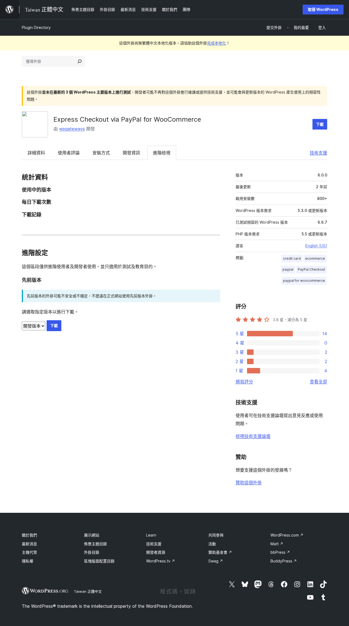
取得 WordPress (323, 9)
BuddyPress (283, 561)
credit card (292, 258)
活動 (212, 543)
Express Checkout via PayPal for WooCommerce (127, 119)
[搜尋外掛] (79, 61)
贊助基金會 (220, 552)
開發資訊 (131, 152)
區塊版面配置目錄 (99, 561)
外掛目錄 (91, 552)
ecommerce (315, 258)
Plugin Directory (36, 27)
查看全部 (318, 381)
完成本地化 (216, 43)
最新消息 (29, 543)
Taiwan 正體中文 (88, 591)
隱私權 (27, 561)
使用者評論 (69, 152)
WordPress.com (286, 535)
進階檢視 (161, 152)
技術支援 (318, 152)
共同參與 (216, 535)
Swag (215, 561)
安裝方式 (101, 152)
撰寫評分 (244, 381)
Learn (151, 535)
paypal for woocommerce (304, 280)
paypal (287, 269)
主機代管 (29, 552)
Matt (276, 543)
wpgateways (72, 128)
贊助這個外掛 (249, 482)
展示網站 (91, 535)
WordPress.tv (160, 561)
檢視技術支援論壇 (253, 436)
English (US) (316, 245)
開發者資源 (155, 552)
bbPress (280, 552)
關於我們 (29, 535)
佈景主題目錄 (95, 543)
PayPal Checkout (311, 269)
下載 (320, 124)
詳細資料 (36, 152)
